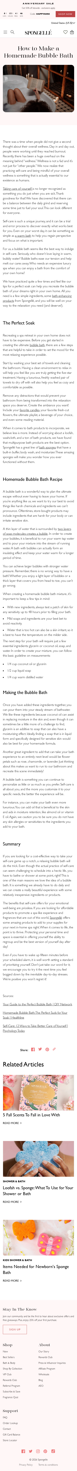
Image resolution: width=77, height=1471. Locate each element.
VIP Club (7, 1374)
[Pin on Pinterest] (47, 1050)
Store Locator (10, 1440)
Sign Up (15, 1329)
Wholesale (43, 1374)
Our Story (43, 1351)
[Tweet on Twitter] (40, 1050)
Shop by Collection (12, 1368)
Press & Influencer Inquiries (52, 1363)
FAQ (5, 1417)
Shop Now (65, 14)
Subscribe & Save (11, 1391)
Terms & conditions (48, 1464)
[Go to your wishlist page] (67, 32)
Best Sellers (9, 1357)
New (5, 1351)
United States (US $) (62, 22)
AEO (41, 1385)
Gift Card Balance (11, 1434)
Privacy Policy (26, 1464)
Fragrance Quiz (10, 1397)
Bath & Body (9, 1363)
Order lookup (10, 1423)
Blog (40, 1380)
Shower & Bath (14, 1181)
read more (11, 1123)
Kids (6, 1260)
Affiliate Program (46, 1368)
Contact (7, 1428)
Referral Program (11, 1385)
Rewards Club (10, 1380)
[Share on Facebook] (33, 1050)
